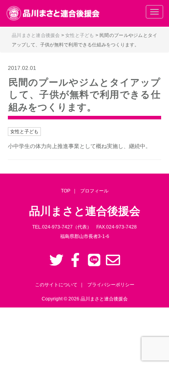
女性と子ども (24, 131)
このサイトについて (56, 284)
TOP (65, 191)
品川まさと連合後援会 (104, 299)
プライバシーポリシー (110, 284)
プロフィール (94, 191)
